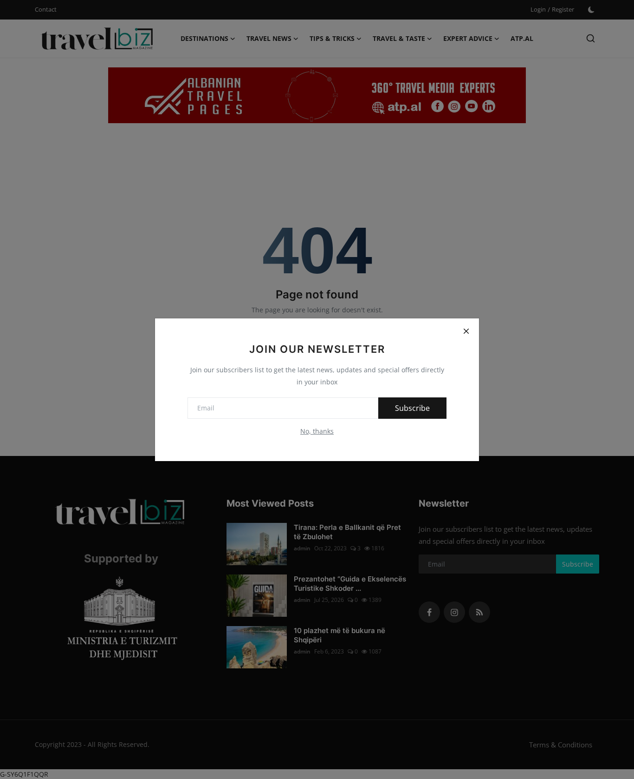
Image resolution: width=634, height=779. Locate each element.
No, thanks (317, 431)
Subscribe (412, 408)
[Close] (466, 331)
